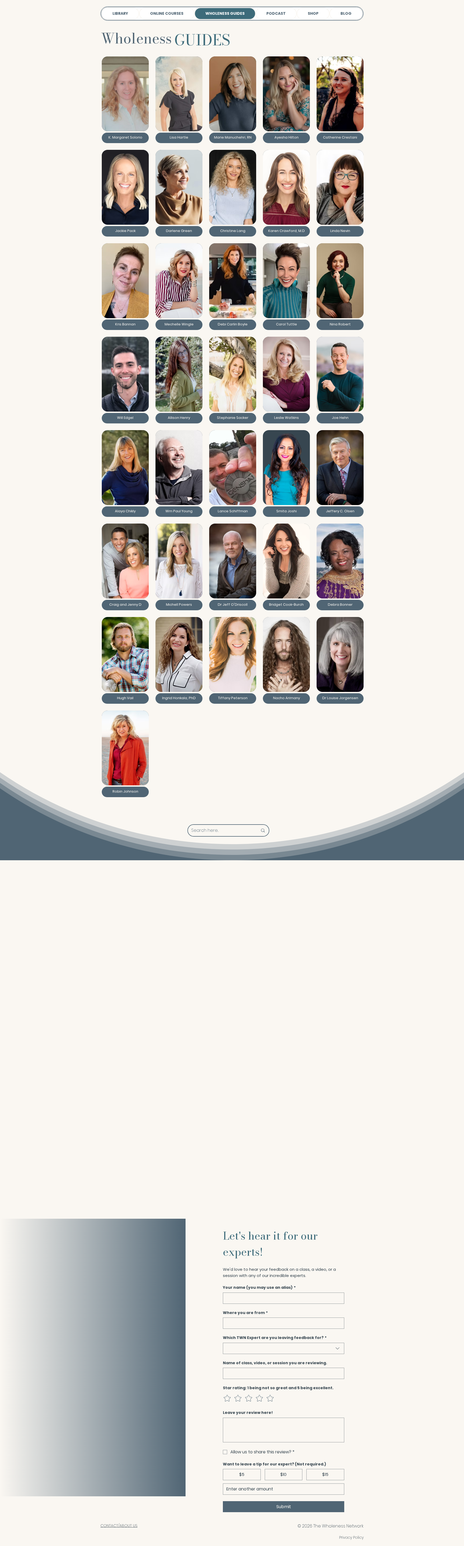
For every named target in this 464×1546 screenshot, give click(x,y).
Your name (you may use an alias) (259, 1287)
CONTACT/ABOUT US (118, 1525)
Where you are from (245, 1312)
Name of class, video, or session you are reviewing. (275, 1363)
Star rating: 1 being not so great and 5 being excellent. (278, 1388)
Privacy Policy (351, 1537)
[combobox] (283, 1348)
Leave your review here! (248, 1412)
